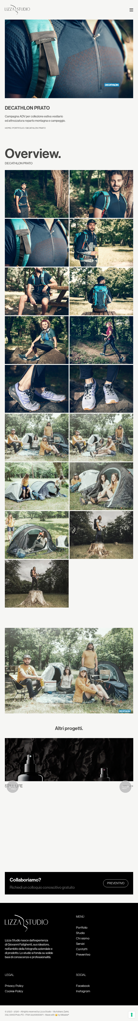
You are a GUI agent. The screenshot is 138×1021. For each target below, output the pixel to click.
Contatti (81, 949)
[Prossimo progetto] (125, 787)
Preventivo (115, 883)
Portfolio (18, 128)
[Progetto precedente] (12, 787)
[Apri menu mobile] (131, 9)
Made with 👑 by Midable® (57, 1014)
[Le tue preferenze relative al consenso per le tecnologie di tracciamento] (131, 1014)
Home (8, 128)
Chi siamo (82, 938)
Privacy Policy (14, 986)
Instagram (83, 991)
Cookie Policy (14, 991)
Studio (80, 933)
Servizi (80, 944)
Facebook (83, 986)
